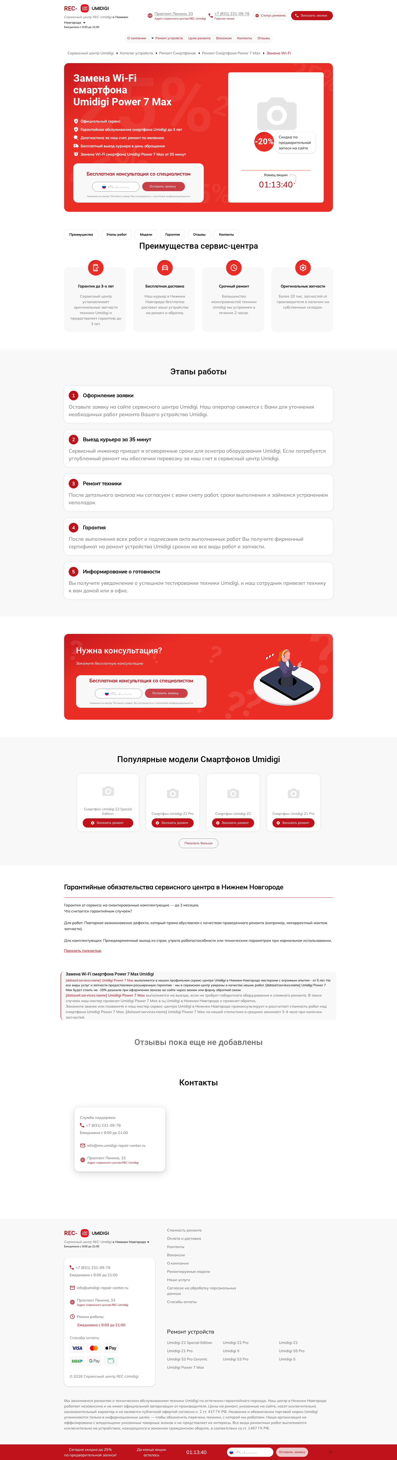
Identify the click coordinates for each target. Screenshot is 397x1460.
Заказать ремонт (109, 823)
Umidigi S (287, 1359)
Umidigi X (231, 1351)
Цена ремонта (199, 38)
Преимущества (81, 234)
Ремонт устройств (169, 38)
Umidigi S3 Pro (235, 1359)
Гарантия (172, 234)
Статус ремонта (273, 15)
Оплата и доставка (184, 1238)
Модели (146, 234)
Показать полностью (82, 950)
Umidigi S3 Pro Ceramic (187, 1359)
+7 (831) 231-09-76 (232, 13)
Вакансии (224, 38)
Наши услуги (178, 1279)
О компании (136, 38)
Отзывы (264, 38)
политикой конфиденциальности (171, 196)
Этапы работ (116, 234)
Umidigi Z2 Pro (235, 1342)
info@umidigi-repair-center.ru (102, 1287)
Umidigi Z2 (288, 1342)
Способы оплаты (182, 1301)
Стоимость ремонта (184, 1230)
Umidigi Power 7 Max (185, 1367)
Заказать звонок (314, 15)
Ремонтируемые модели (188, 1271)
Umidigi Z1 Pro (180, 1351)
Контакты (244, 38)
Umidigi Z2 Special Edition (189, 1342)
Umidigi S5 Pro (291, 1351)
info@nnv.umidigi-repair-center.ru (116, 1145)
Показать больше (198, 843)
